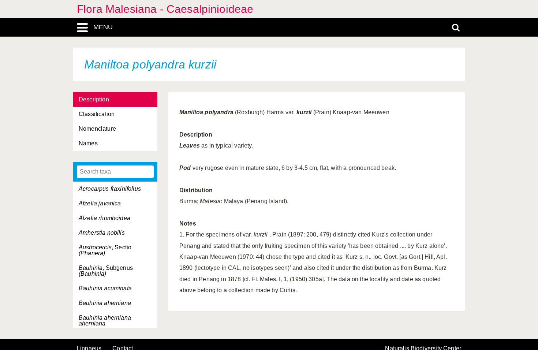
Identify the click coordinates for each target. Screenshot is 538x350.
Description (94, 99)
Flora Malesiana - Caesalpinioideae (165, 9)
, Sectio (105, 250)
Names (88, 143)
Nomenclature (97, 129)
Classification (97, 114)
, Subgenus (106, 271)
